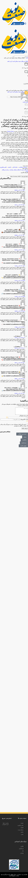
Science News (10, 131)
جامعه (9, 167)
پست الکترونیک (24, 419)
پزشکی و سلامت (23, 167)
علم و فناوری (3, 167)
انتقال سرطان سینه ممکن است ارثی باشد (17, 61)
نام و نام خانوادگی (23, 415)
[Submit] (13, 56)
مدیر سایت (25, 102)
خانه (27, 57)
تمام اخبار (15, 167)
